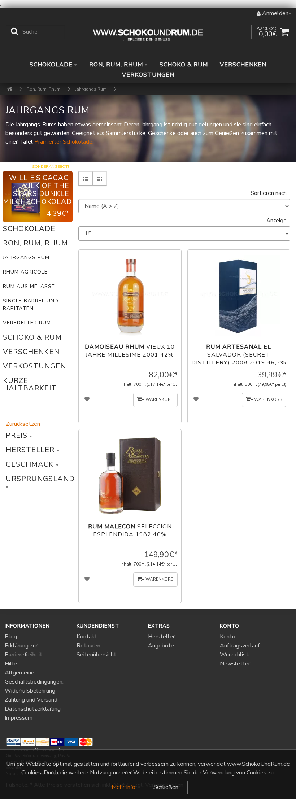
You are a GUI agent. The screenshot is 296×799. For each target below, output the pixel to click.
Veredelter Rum (27, 322)
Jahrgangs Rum (26, 257)
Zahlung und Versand (31, 700)
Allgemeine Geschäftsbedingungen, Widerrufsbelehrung (34, 682)
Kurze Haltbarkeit (30, 384)
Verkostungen (148, 75)
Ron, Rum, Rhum (117, 65)
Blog (11, 637)
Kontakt (87, 637)
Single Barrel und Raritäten (30, 304)
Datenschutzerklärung (33, 709)
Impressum (18, 718)
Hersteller (161, 637)
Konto (227, 637)
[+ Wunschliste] (87, 399)
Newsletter (235, 664)
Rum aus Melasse (29, 286)
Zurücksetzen (23, 424)
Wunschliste (236, 655)
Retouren (88, 646)
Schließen (165, 787)
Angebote (161, 646)
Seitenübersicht (96, 655)
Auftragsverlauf (240, 646)
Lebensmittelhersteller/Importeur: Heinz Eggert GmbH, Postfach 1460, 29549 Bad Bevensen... (236, 274)
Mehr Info (123, 787)
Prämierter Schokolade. (63, 142)
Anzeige (276, 220)
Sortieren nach (269, 193)
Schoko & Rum (184, 65)
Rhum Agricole (25, 271)
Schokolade (52, 65)
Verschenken (243, 65)
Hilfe (11, 664)
